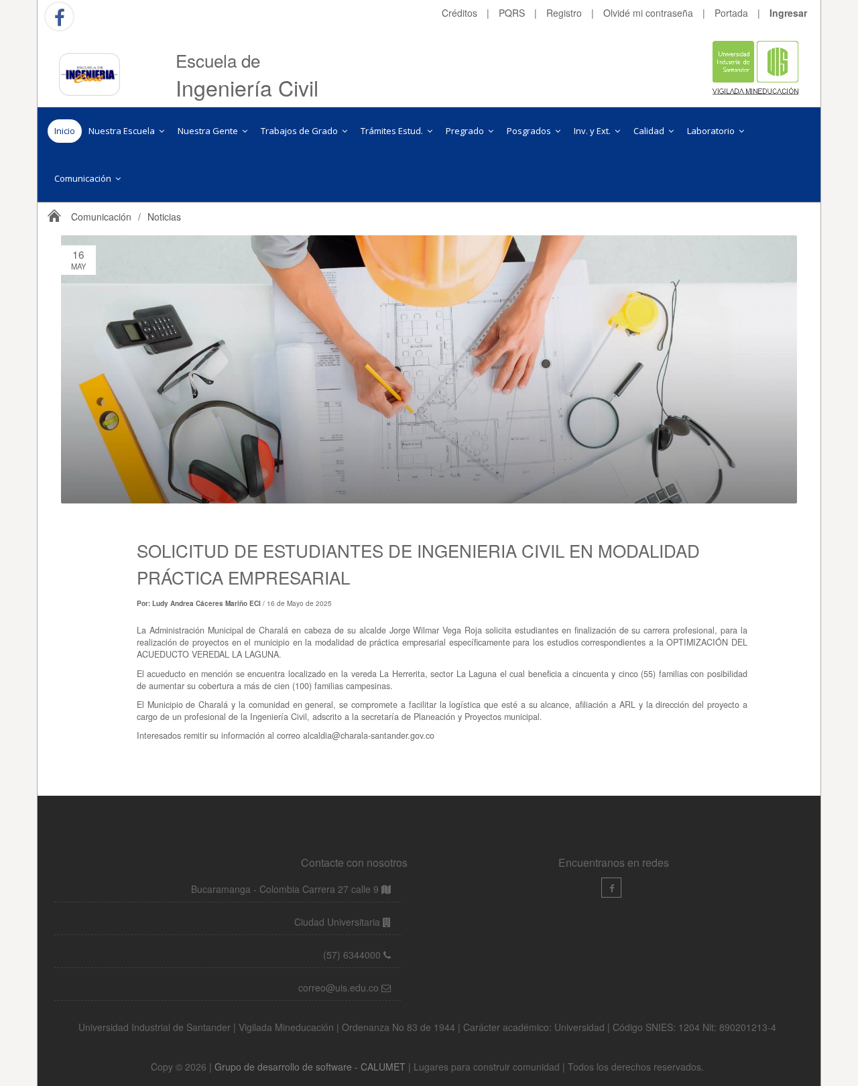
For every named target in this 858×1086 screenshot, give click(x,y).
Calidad (649, 131)
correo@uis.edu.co (339, 987)
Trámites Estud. (393, 131)
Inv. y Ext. (593, 131)
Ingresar (788, 12)
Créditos (459, 12)
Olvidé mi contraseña (648, 12)
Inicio (64, 131)
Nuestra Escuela (122, 131)
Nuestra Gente (209, 131)
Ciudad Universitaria (338, 921)
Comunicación (83, 178)
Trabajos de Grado (300, 131)
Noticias (164, 216)
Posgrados (530, 131)
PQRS (512, 12)
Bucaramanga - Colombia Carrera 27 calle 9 (285, 889)
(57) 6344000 (353, 954)
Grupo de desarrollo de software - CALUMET (311, 1066)
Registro (564, 12)
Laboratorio (712, 131)
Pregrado (466, 131)
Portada (731, 12)
